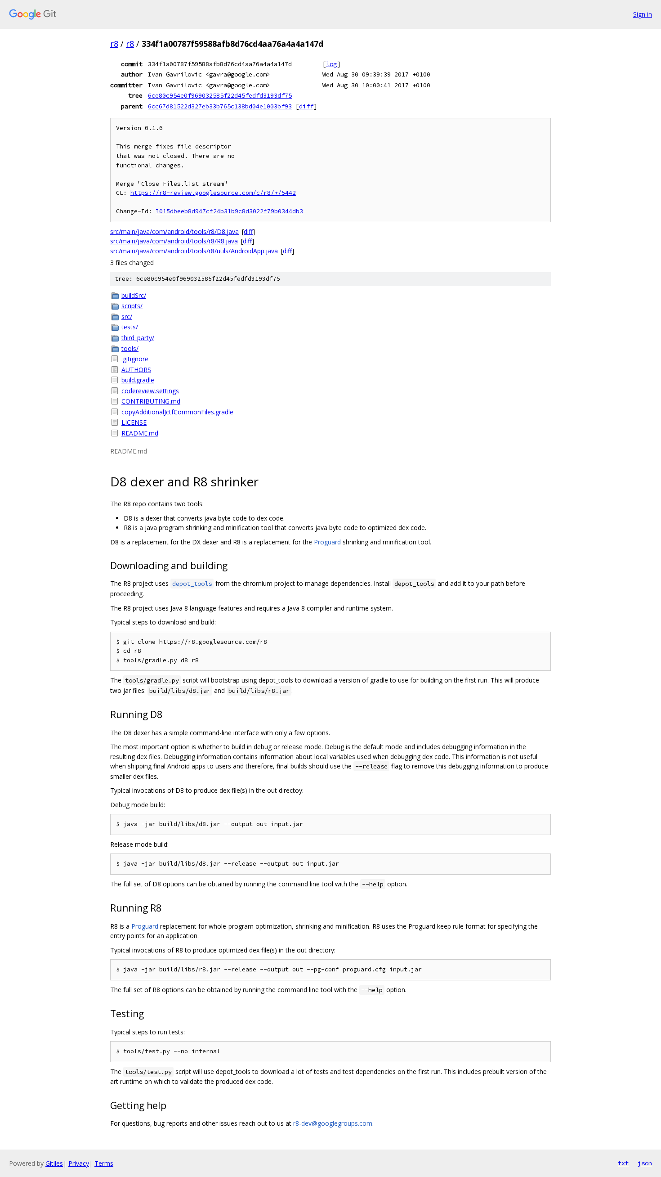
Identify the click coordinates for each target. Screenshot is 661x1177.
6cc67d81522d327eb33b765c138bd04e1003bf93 (220, 106)
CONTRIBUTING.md (150, 401)
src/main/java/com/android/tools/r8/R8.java (174, 241)
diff (306, 106)
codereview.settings (150, 390)
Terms (103, 1163)
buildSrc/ (133, 295)
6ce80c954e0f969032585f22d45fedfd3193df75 (220, 95)
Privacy (78, 1163)
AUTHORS (136, 369)
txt (623, 1163)
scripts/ (132, 305)
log (331, 64)
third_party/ (137, 337)
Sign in (642, 14)
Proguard (327, 542)
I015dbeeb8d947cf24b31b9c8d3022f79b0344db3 (229, 211)
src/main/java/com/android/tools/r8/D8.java (174, 231)
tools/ (129, 348)
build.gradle (137, 380)
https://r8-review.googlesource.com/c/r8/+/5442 (213, 193)
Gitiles (54, 1163)
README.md (139, 433)
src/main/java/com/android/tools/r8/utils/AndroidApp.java (194, 251)
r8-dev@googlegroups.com (332, 1123)
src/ (126, 316)
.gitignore (134, 359)
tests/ (129, 327)
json (645, 1163)
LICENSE (134, 422)
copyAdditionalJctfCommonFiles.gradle (177, 412)
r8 (114, 43)
